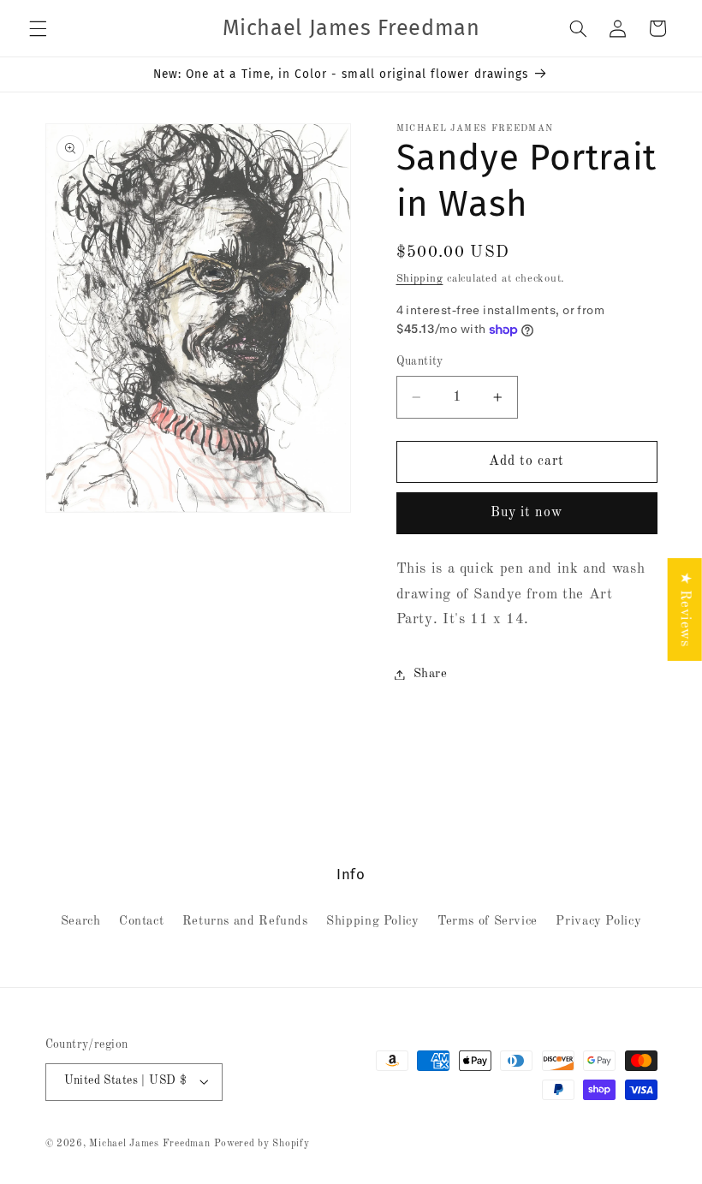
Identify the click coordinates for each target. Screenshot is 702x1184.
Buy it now (527, 513)
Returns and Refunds (245, 921)
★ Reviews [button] (685, 608)
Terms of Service (487, 921)
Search (81, 921)
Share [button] (430, 674)
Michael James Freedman (149, 1144)
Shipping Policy (372, 921)
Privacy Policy (598, 921)
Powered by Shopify (261, 1144)
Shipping (419, 278)
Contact (141, 921)
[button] (37, 28)
